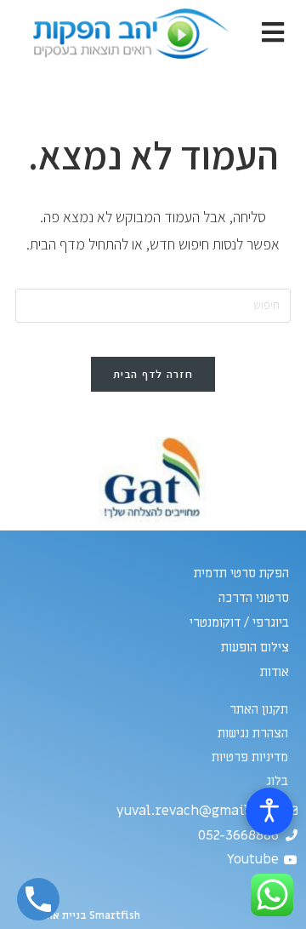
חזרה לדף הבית (153, 374)
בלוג (277, 780)
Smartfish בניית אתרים (85, 915)
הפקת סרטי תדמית (241, 573)
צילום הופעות (255, 647)
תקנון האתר (259, 709)
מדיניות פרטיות (250, 757)
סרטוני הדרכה (253, 597)
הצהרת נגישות (253, 733)
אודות (274, 671)
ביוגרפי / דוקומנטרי (239, 622)
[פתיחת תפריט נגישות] (269, 811)
